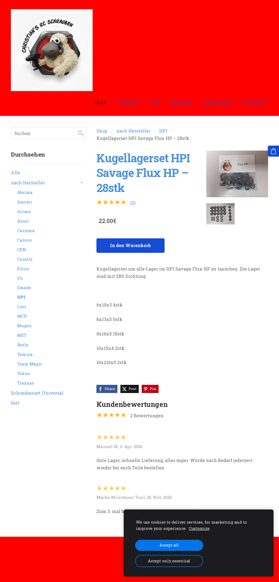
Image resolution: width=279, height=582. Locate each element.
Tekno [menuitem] (23, 373)
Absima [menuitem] (25, 192)
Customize (199, 528)
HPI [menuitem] (21, 297)
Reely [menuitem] (22, 344)
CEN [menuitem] (21, 249)
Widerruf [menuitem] (254, 102)
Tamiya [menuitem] (25, 354)
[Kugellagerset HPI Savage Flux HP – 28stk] (220, 214)
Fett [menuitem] (15, 403)
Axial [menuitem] (23, 221)
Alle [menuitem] (15, 172)
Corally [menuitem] (24, 259)
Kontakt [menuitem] (181, 102)
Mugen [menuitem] (24, 325)
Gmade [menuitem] (24, 287)
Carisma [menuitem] (26, 230)
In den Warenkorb (130, 245)
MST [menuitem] (21, 335)
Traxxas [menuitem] (25, 383)
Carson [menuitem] (24, 240)
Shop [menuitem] (100, 102)
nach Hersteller (133, 131)
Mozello (46, 567)
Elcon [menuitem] (23, 268)
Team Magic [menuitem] (29, 364)
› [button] (82, 183)
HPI (163, 131)
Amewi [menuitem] (24, 202)
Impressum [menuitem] (217, 102)
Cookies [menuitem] (19, 552)
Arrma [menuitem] (24, 211)
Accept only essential (169, 560)
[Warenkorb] (273, 151)
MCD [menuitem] (22, 316)
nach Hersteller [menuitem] (28, 182)
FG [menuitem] (20, 278)
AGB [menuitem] (154, 102)
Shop (101, 131)
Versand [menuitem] (128, 102)
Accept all (169, 545)
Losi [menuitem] (21, 306)
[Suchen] (81, 133)
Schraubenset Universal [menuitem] (37, 393)
